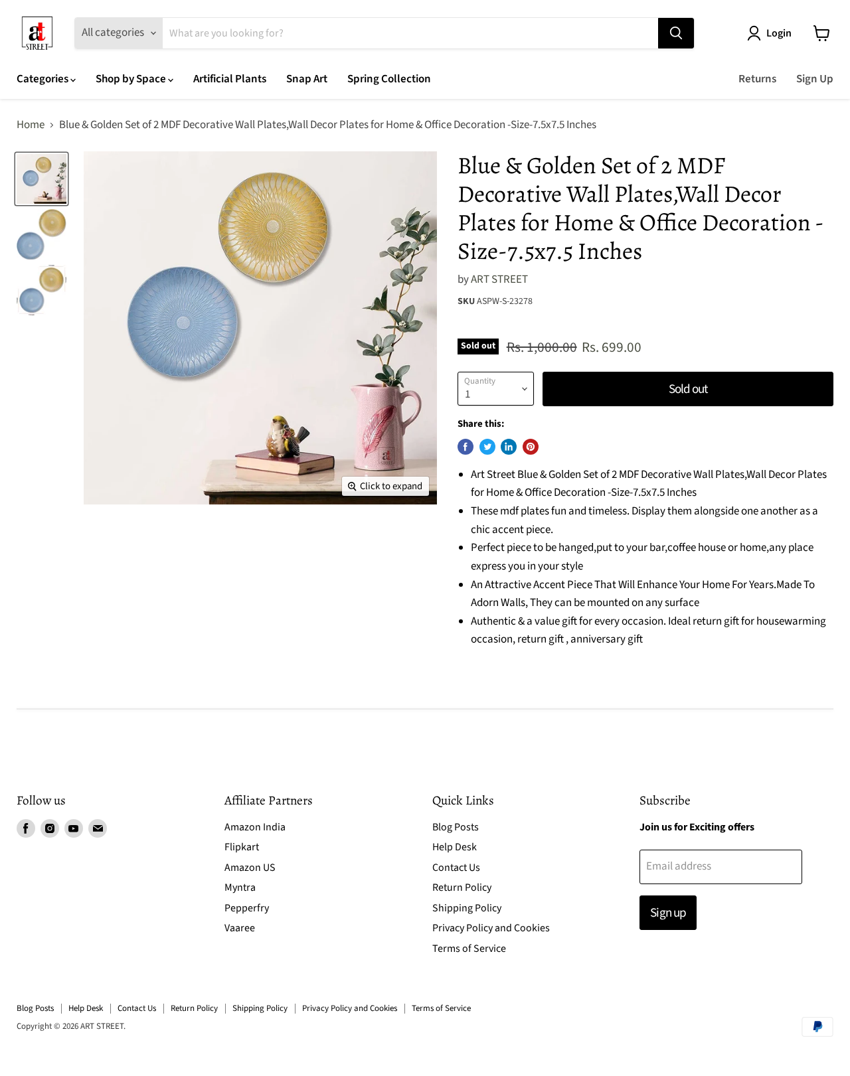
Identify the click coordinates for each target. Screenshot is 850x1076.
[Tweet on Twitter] (487, 447)
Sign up (667, 912)
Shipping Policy (466, 908)
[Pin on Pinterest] (531, 447)
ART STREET (499, 279)
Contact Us (456, 867)
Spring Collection (389, 79)
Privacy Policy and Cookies (491, 928)
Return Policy (461, 887)
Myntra (240, 887)
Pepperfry (246, 908)
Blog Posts (455, 827)
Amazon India (255, 827)
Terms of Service (469, 948)
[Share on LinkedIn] (509, 447)
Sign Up (814, 79)
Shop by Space (132, 79)
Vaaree (239, 928)
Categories (43, 79)
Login (779, 33)
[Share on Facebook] (465, 447)
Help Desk (454, 847)
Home (30, 125)
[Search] (676, 33)
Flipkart (241, 847)
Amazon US (250, 867)
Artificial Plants (229, 79)
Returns (757, 79)
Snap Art (306, 79)
